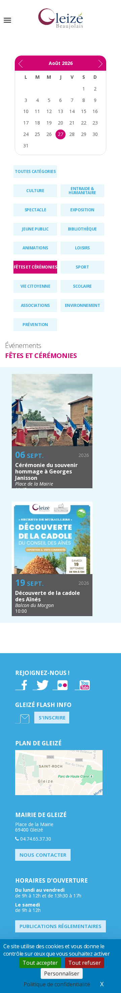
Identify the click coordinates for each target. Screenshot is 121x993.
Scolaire (82, 286)
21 (72, 122)
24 (26, 134)
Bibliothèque (82, 229)
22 (83, 122)
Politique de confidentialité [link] (57, 984)
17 (26, 122)
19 (49, 122)
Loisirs (82, 248)
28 (72, 134)
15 (83, 111)
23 (95, 122)
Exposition (82, 210)
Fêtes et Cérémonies (35, 267)
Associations (35, 305)
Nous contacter (42, 854)
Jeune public (35, 229)
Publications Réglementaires (60, 926)
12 (49, 111)
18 (37, 122)
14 (72, 111)
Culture (35, 190)
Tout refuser (84, 962)
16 (95, 111)
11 (37, 111)
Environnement (82, 305)
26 (49, 134)
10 (26, 111)
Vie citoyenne (35, 286)
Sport (82, 267)
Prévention (35, 324)
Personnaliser (61, 973)
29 (83, 134)
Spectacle (35, 210)
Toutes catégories (35, 171)
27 (60, 134)
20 (60, 122)
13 (60, 111)
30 (95, 134)
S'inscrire (52, 717)
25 (37, 134)
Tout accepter (40, 962)
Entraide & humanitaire (82, 191)
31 (26, 145)
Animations (35, 248)
